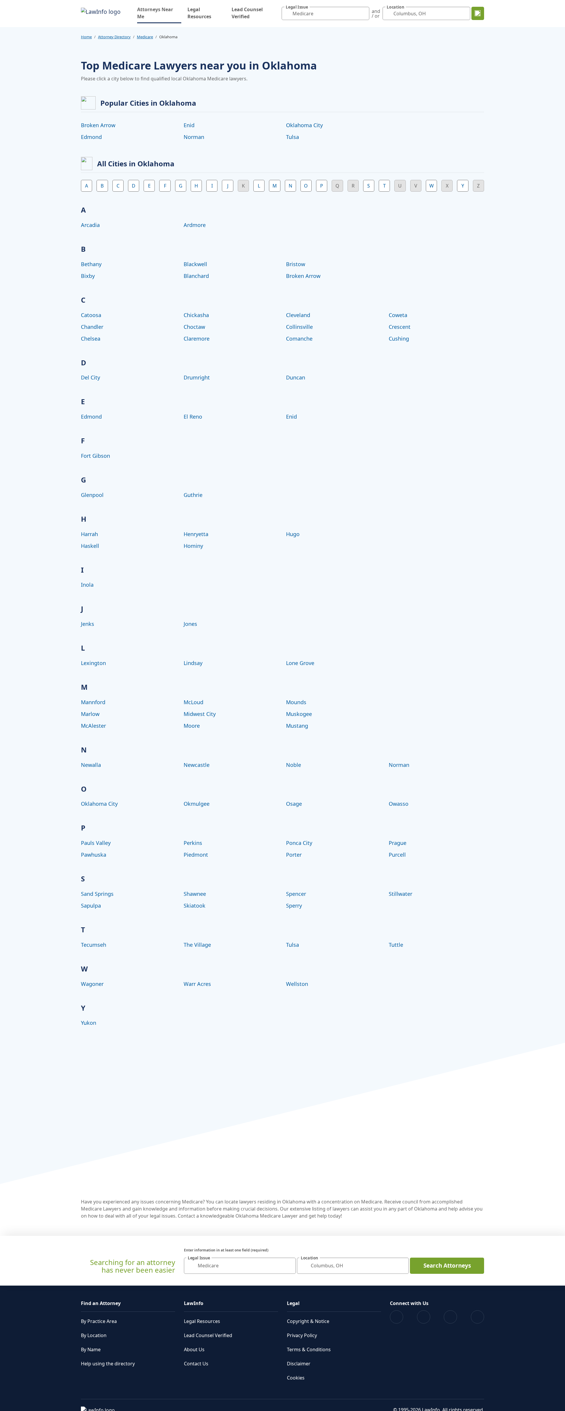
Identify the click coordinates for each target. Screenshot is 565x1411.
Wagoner (92, 984)
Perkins (193, 843)
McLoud (193, 702)
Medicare (145, 36)
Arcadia (90, 225)
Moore (192, 726)
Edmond (91, 137)
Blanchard (196, 276)
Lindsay (193, 663)
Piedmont (196, 855)
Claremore (197, 338)
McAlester (93, 726)
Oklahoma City (304, 125)
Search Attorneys (447, 1265)
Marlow (90, 714)
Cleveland (298, 315)
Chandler (92, 327)
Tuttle (396, 945)
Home (86, 36)
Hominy (193, 546)
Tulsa (292, 137)
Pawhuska (93, 855)
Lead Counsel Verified (247, 13)
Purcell (397, 855)
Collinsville (299, 327)
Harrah (89, 534)
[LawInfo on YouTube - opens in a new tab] (450, 1317)
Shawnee (195, 894)
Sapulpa (91, 905)
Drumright (197, 377)
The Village (197, 945)
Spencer (296, 894)
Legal (293, 1303)
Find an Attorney (101, 1303)
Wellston (297, 984)
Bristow (295, 264)
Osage (294, 804)
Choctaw (194, 327)
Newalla (91, 765)
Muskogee (299, 714)
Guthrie (193, 495)
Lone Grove (300, 663)
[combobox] (325, 13)
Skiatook (194, 905)
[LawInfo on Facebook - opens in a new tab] (396, 1317)
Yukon (88, 1023)
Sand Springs (97, 894)
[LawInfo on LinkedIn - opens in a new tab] (477, 1317)
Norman (194, 137)
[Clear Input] (363, 13)
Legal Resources (199, 13)
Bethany (91, 264)
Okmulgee (197, 804)
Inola (87, 585)
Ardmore (195, 225)
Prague (397, 843)
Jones (190, 624)
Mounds (296, 702)
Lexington (93, 663)
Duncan (295, 377)
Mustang (297, 726)
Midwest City (200, 714)
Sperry (294, 905)
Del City (90, 377)
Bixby (88, 276)
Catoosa (91, 315)
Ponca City (299, 843)
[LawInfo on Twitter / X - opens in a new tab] (423, 1317)
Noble (293, 765)
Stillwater (400, 894)
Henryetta (196, 534)
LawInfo (193, 1303)
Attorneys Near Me (159, 13)
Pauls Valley (96, 843)
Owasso (398, 804)
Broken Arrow (98, 125)
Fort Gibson (95, 456)
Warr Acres (197, 984)
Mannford (93, 702)
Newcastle (197, 765)
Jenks (87, 624)
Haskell (90, 546)
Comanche (299, 338)
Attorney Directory (114, 36)
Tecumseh (93, 945)
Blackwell (195, 264)
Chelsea (90, 338)
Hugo (293, 534)
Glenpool (92, 495)
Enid (189, 125)
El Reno (193, 417)
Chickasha (196, 315)
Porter (294, 855)
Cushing (399, 338)
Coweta (398, 315)
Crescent (400, 327)
